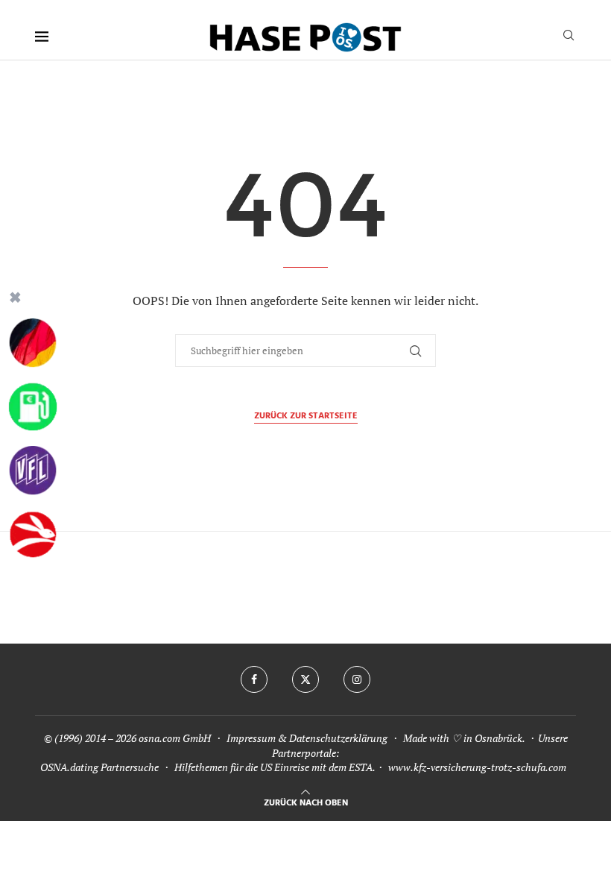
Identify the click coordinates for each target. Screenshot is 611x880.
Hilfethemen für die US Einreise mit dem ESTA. (274, 767)
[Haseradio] (32, 534)
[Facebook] (254, 679)
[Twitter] (305, 679)
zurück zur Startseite (306, 416)
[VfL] (32, 470)
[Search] (568, 37)
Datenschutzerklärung (338, 738)
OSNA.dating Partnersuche (99, 767)
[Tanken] (32, 407)
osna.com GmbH (175, 738)
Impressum (251, 738)
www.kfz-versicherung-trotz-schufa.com (477, 767)
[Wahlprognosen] (32, 343)
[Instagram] (357, 679)
